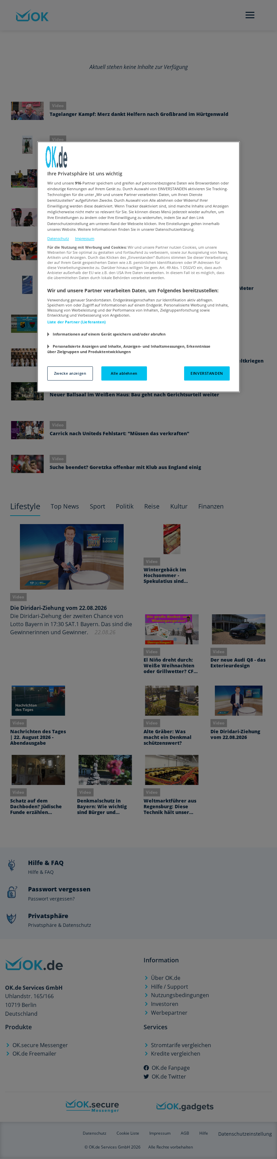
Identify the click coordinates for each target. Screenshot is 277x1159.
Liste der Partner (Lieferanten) (76, 321)
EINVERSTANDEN (207, 373)
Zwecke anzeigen (70, 373)
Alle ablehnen (124, 373)
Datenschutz (58, 238)
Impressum (84, 238)
